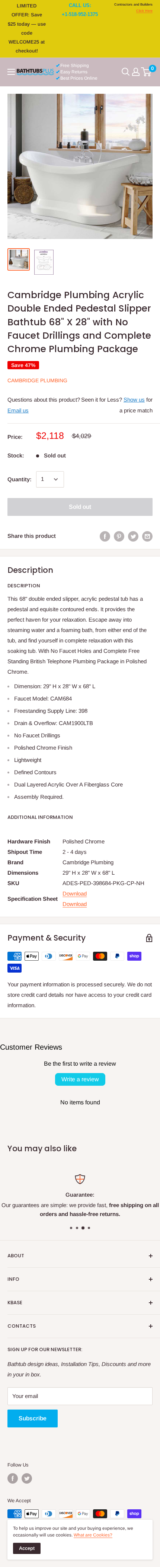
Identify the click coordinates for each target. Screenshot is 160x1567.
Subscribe (33, 1418)
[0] (146, 71)
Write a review (80, 1079)
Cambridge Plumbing (37, 380)
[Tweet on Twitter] (133, 536)
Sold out (80, 507)
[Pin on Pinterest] (119, 536)
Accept (27, 1548)
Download (75, 893)
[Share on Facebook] (105, 536)
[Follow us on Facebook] (12, 1478)
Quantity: (19, 479)
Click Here (144, 11)
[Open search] (126, 72)
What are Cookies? (93, 1535)
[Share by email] (147, 536)
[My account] (136, 72)
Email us (18, 410)
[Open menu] (11, 72)
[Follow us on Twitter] (27, 1478)
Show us (134, 399)
